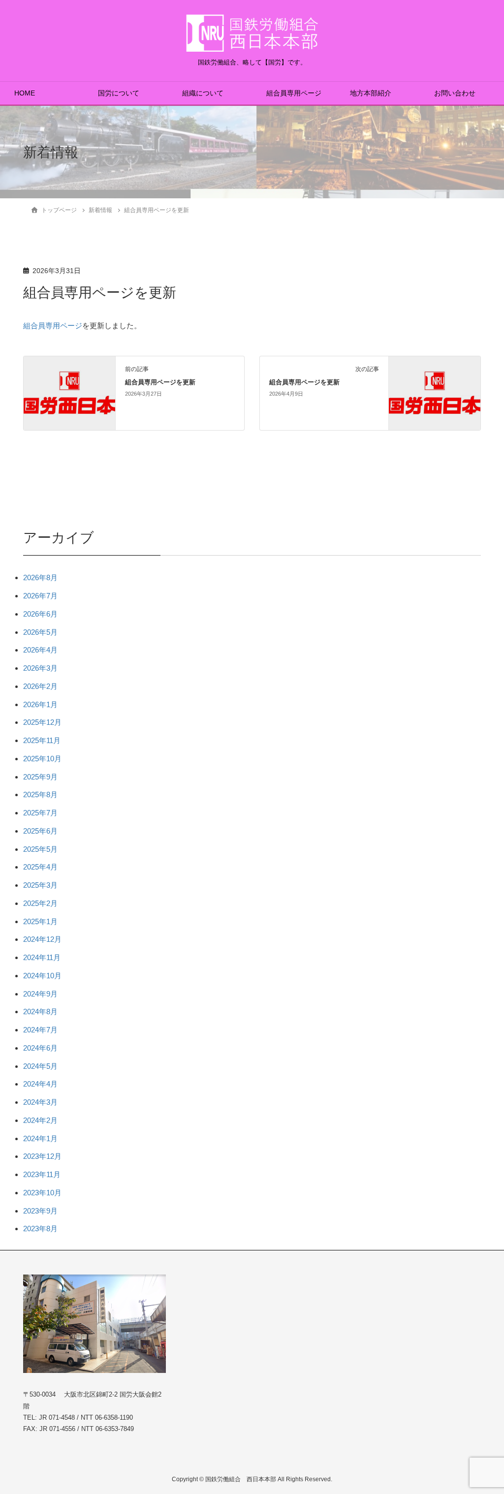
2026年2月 (40, 686)
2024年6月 (40, 1048)
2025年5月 (40, 849)
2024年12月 (42, 939)
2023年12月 (42, 1156)
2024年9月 (40, 994)
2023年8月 (40, 1228)
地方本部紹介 (370, 93)
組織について (202, 93)
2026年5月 (40, 632)
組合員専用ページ (293, 93)
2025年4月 (40, 867)
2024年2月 (40, 1120)
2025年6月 (40, 831)
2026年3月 (40, 668)
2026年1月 (40, 704)
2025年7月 (40, 813)
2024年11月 (42, 957)
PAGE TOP (482, 1440)
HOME (24, 93)
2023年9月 (40, 1211)
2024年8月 (40, 1011)
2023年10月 (42, 1192)
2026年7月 (40, 595)
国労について (118, 93)
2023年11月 (42, 1174)
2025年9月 (40, 777)
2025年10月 (42, 758)
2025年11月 (42, 740)
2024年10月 (42, 975)
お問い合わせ (454, 93)
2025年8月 (40, 794)
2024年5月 (40, 1066)
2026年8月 (40, 577)
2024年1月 (40, 1138)
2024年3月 (40, 1102)
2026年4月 (40, 650)
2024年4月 (40, 1084)
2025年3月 (40, 885)
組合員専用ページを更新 (160, 382)
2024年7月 (40, 1030)
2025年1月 (40, 921)
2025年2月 (40, 903)
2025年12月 (42, 722)
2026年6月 (40, 614)
